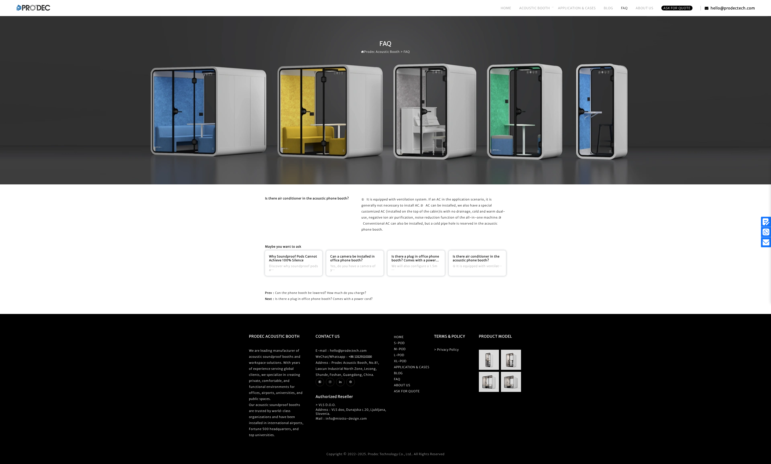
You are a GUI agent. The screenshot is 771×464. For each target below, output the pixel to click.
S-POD (399, 343)
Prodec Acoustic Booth (382, 52)
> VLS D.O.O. (326, 405)
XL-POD (400, 361)
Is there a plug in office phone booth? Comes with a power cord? (324, 299)
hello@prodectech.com (733, 8)
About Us (644, 8)
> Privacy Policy (446, 350)
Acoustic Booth (534, 8)
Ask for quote (676, 8)
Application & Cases (577, 8)
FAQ (624, 8)
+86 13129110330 (360, 356)
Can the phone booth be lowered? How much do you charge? (320, 293)
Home (506, 8)
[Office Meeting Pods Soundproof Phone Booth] (33, 10)
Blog (608, 8)
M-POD (400, 349)
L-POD (399, 355)
